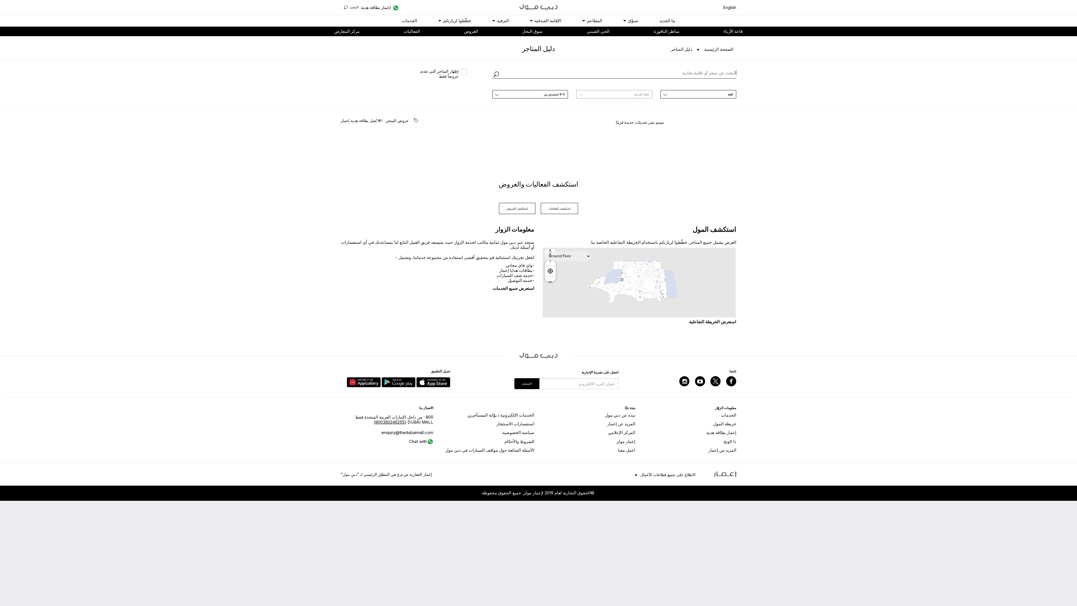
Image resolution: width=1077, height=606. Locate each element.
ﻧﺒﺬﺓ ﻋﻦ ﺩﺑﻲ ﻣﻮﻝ (620, 415)
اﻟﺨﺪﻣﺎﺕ (409, 20)
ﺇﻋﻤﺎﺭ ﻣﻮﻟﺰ (625, 441)
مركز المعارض (347, 31)
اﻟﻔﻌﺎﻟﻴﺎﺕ (412, 31)
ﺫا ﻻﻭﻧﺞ (730, 441)
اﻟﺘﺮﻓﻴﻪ (503, 20)
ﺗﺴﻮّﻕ (633, 20)
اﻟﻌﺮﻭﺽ (471, 31)
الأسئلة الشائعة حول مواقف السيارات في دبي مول (489, 450)
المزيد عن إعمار (621, 423)
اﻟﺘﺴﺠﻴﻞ (527, 383)
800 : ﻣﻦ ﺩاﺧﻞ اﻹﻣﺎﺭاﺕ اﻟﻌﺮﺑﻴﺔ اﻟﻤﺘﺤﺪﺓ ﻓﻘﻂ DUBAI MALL (394, 419)
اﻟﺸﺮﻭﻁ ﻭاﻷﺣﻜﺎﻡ (519, 441)
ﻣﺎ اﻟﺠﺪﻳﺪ (667, 20)
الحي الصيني (598, 31)
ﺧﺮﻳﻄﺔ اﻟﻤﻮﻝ (724, 423)
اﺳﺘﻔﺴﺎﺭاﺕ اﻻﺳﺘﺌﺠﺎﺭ (515, 423)
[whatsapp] (395, 7)
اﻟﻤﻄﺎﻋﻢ (594, 20)
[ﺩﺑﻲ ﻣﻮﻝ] (538, 6)
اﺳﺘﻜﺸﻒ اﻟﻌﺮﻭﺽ (517, 208)
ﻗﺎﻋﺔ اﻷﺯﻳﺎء (733, 31)
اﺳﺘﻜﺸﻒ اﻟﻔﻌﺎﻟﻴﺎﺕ (559, 208)
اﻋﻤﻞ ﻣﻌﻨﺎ (626, 450)
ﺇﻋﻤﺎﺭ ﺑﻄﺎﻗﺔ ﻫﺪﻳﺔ (721, 432)
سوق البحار (532, 31)
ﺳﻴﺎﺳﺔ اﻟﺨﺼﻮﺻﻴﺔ (518, 432)
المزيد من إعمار (722, 450)
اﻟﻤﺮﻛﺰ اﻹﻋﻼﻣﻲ (621, 432)
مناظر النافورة (666, 31)
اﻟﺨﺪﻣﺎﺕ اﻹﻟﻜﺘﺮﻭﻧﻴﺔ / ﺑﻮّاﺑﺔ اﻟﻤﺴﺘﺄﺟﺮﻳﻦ (500, 415)
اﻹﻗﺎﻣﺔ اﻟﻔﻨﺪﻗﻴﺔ (548, 20)
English (729, 7)
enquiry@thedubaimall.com (407, 432)
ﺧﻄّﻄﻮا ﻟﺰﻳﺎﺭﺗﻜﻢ (457, 20)
